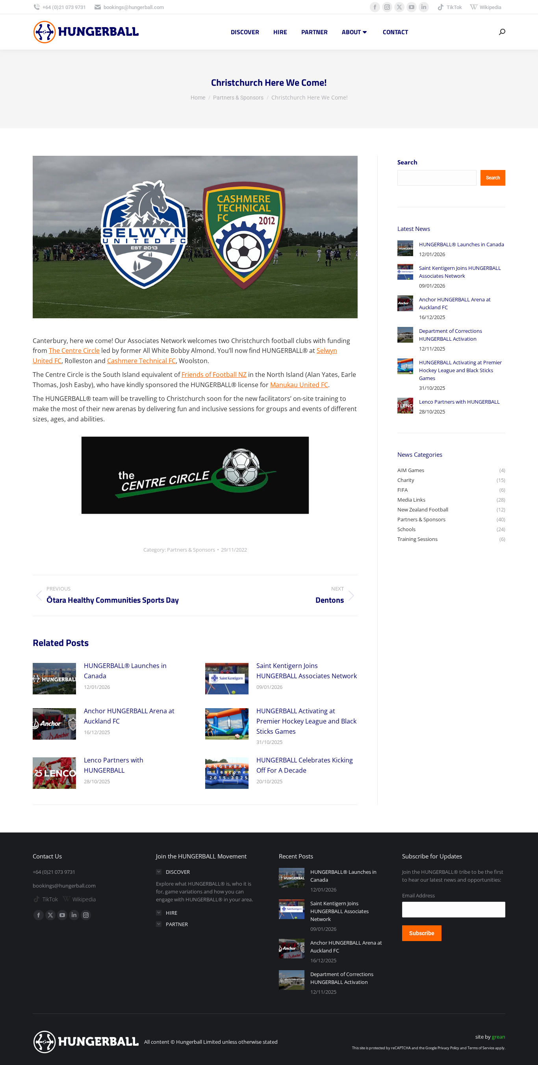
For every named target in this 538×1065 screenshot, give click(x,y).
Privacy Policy (448, 1047)
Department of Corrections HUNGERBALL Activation (450, 334)
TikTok (454, 7)
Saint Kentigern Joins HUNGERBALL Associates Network (306, 670)
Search (407, 162)
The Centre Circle (74, 350)
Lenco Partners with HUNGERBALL (113, 765)
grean (498, 1036)
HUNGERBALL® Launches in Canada (125, 670)
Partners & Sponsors (191, 549)
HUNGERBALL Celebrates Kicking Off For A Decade (304, 765)
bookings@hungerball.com (134, 7)
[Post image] (54, 678)
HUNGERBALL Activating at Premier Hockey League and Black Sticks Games (306, 721)
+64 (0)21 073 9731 (64, 7)
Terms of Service (481, 1047)
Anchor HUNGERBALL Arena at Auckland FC (129, 716)
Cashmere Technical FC (141, 360)
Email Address (418, 895)
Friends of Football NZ (214, 374)
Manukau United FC (299, 384)
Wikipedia (490, 7)
